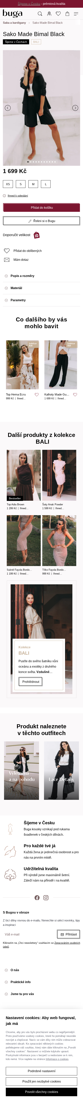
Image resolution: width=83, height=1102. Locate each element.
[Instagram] (45, 897)
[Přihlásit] (49, 13)
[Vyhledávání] (40, 13)
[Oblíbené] (58, 13)
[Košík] (67, 13)
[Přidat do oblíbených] (37, 395)
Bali (36, 41)
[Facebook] (37, 897)
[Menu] (76, 13)
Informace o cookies (57, 1059)
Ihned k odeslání (18, 195)
